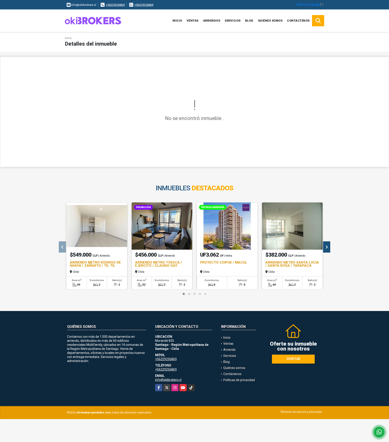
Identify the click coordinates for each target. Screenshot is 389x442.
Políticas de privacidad (239, 380)
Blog (249, 20)
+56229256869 (115, 5)
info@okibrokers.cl (168, 380)
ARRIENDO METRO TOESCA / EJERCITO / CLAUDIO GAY (158, 264)
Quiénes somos (270, 20)
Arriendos (211, 20)
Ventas (193, 20)
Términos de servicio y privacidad (301, 411)
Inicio (177, 20)
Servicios (233, 20)
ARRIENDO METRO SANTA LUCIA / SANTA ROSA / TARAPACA (292, 264)
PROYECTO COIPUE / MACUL (223, 262)
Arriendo (229, 349)
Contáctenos (298, 20)
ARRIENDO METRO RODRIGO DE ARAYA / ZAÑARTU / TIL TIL (95, 264)
